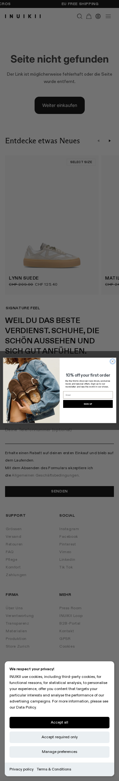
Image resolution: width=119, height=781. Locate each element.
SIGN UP (88, 404)
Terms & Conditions (54, 769)
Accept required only (60, 737)
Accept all (59, 722)
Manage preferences (59, 751)
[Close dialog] (112, 361)
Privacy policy (22, 769)
